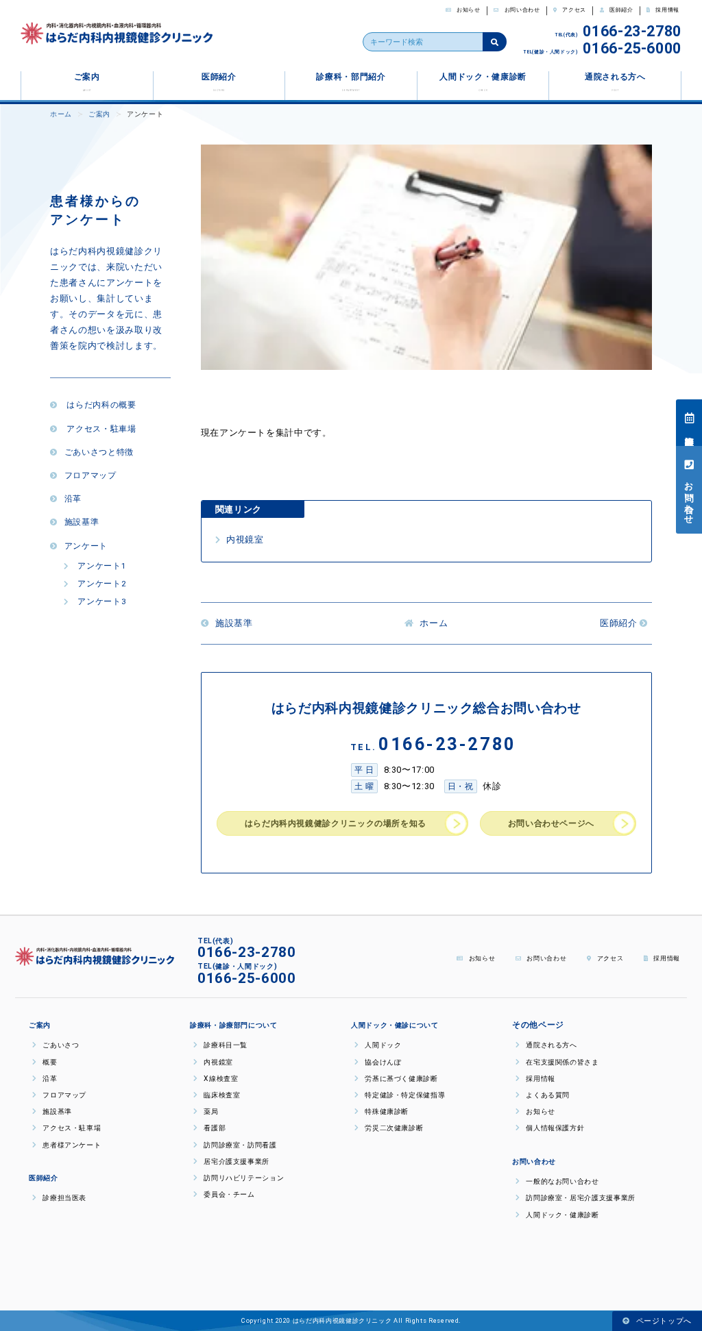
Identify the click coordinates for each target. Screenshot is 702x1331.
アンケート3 (100, 601)
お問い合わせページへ (551, 823)
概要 (49, 1062)
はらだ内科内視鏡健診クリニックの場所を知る (335, 823)
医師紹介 (620, 10)
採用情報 (666, 10)
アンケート (86, 546)
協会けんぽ (382, 1062)
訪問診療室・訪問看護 (239, 1145)
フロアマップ (90, 475)
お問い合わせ (521, 10)
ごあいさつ (59, 1045)
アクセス (573, 10)
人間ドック (382, 1045)
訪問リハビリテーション (243, 1177)
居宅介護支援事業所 (235, 1161)
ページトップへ (662, 1321)
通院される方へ (615, 82)
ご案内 (87, 82)
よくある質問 (547, 1095)
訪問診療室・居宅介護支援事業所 (580, 1197)
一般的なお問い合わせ (561, 1181)
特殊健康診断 (386, 1111)
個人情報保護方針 (558, 1127)
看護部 (214, 1127)
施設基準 (81, 522)
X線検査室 (220, 1078)
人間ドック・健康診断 (482, 82)
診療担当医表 (689, 429)
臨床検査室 (221, 1095)
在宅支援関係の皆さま (561, 1062)
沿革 (73, 498)
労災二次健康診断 (393, 1127)
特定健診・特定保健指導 (404, 1095)
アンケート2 (100, 583)
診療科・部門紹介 (350, 82)
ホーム (61, 114)
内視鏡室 (243, 539)
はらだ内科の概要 (100, 405)
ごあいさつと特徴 (99, 452)
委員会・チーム (228, 1194)
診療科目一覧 (224, 1045)
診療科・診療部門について (234, 1025)
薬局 (210, 1111)
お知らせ (468, 10)
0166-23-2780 (632, 31)
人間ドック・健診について (395, 1025)
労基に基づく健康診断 (400, 1078)
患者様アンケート (70, 1145)
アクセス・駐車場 (100, 429)
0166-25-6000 (632, 48)
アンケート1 (100, 566)
